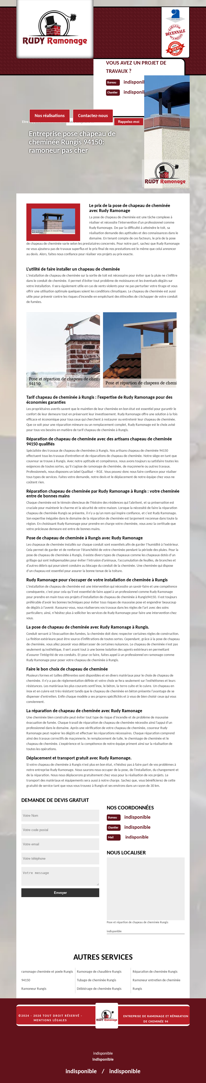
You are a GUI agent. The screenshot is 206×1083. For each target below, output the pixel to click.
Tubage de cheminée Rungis (96, 980)
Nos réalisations (50, 116)
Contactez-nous (93, 116)
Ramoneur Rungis (33, 989)
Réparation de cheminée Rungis (155, 972)
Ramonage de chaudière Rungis (99, 972)
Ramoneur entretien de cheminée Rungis (156, 984)
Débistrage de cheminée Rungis (99, 989)
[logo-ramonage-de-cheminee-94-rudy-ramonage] (107, 1015)
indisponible (137, 817)
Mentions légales (50, 1020)
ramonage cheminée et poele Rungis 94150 (47, 976)
